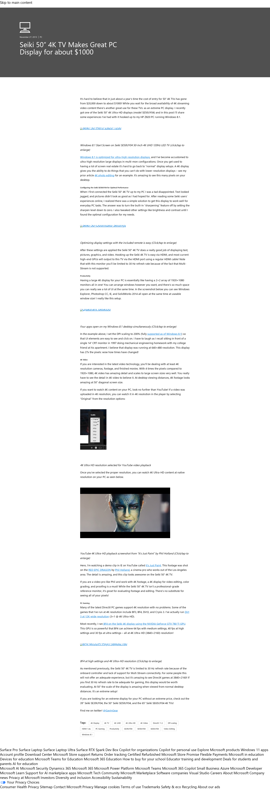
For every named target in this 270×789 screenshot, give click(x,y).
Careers (216, 772)
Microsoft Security (34, 768)
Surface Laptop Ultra (59, 749)
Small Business (208, 768)
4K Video (144, 723)
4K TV (106, 723)
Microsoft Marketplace (138, 772)
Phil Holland (122, 570)
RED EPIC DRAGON (99, 570)
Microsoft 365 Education (103, 759)
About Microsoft (235, 772)
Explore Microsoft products (218, 749)
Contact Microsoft (67, 786)
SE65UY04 (155, 729)
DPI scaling (172, 723)
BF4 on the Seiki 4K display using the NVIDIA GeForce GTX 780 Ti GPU (144, 623)
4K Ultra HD (130, 723)
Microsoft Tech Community (98, 772)
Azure (224, 768)
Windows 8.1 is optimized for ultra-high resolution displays (115, 157)
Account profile (12, 754)
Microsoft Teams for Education (59, 759)
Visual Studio (199, 772)
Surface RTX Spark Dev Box (97, 749)
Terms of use (131, 786)
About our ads (209, 786)
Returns (97, 754)
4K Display (95, 723)
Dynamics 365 (60, 768)
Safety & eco (171, 786)
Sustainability (122, 777)
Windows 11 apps (254, 749)
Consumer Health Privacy (19, 786)
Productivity (114, 729)
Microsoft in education (246, 754)
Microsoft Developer (246, 768)
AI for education (25, 763)
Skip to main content (16, 2)
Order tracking (115, 754)
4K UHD (117, 723)
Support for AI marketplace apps (50, 772)
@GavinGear (110, 710)
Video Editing (169, 729)
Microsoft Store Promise (180, 754)
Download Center (38, 754)
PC (41, 37)
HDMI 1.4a (86, 729)
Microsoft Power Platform (114, 768)
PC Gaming (100, 729)
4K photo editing (104, 175)
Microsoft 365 (82, 768)
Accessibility (101, 777)
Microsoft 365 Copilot (179, 768)
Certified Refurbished (144, 754)
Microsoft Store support (71, 754)
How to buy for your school (144, 759)
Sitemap (46, 786)
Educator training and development (194, 759)
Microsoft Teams (148, 768)
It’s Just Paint (153, 565)
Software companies (172, 772)
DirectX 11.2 (158, 723)
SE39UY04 (128, 729)
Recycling (189, 786)
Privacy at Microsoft (24, 777)
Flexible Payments (214, 754)
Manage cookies (107, 786)
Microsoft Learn (12, 772)
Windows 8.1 (87, 734)
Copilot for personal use (177, 749)
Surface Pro (9, 749)
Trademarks (151, 786)
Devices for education (17, 759)
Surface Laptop (30, 749)
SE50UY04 (141, 729)
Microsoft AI (9, 768)
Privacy (88, 786)
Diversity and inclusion (73, 777)
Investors (48, 777)
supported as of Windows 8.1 (164, 334)
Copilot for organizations (138, 749)
